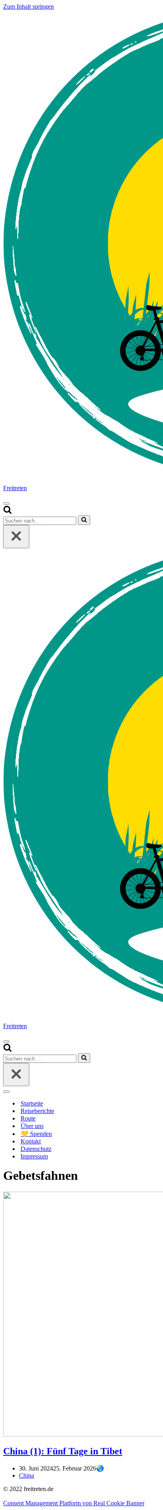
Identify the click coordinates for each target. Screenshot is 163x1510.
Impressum (34, 1156)
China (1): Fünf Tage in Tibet (62, 1451)
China (26, 1475)
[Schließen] (16, 536)
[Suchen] (7, 511)
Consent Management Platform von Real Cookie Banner (73, 1503)
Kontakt (31, 1141)
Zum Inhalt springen (28, 6)
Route (28, 1118)
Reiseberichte (37, 1111)
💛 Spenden (36, 1133)
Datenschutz (36, 1148)
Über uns (32, 1126)
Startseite (32, 1103)
